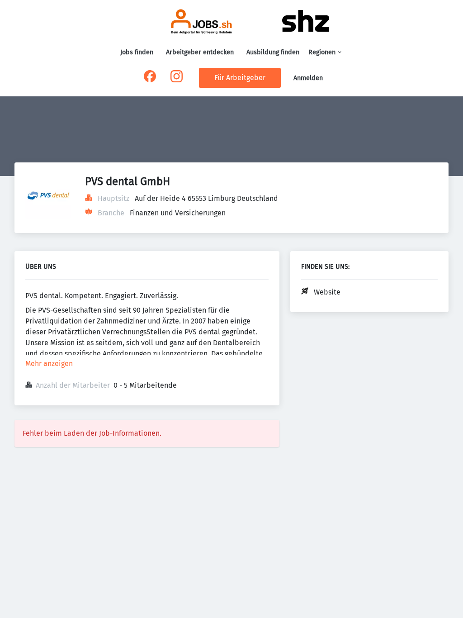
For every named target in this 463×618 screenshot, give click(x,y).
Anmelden (308, 78)
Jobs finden (136, 52)
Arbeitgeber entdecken (200, 52)
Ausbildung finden (272, 52)
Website (327, 292)
